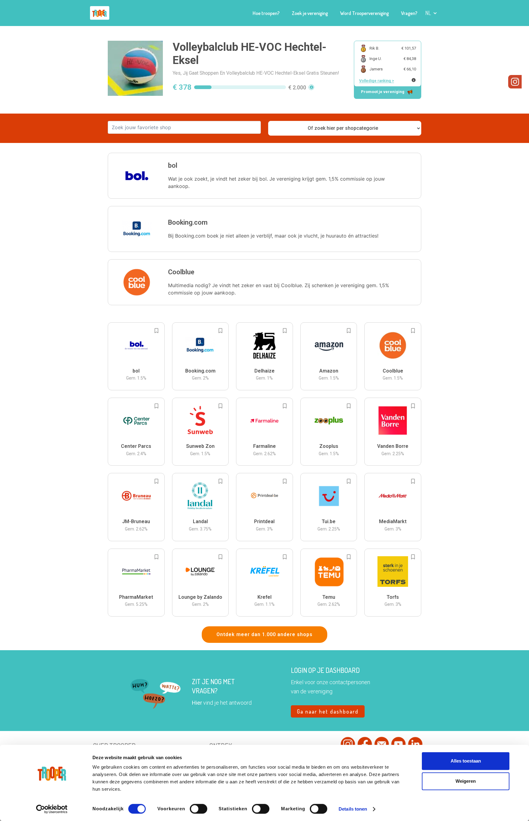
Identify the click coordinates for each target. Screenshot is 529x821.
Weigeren (466, 781)
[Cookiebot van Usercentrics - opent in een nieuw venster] (52, 809)
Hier (197, 702)
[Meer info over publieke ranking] (413, 80)
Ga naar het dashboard (327, 711)
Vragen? (409, 13)
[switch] (198, 809)
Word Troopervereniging (364, 13)
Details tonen (353, 809)
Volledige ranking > (376, 80)
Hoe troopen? (266, 13)
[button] (431, 13)
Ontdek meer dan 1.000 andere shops (264, 634)
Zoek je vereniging (310, 13)
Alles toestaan (466, 760)
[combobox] (184, 127)
